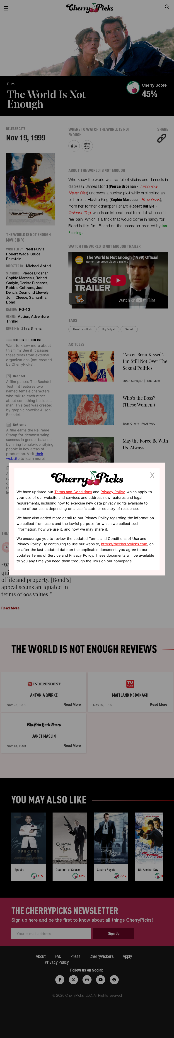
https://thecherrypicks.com (124, 544)
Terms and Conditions (73, 492)
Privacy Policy (113, 492)
